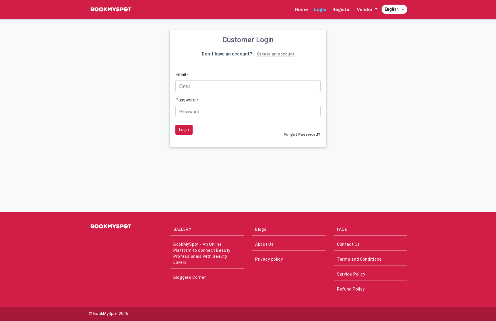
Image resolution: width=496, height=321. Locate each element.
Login (320, 9)
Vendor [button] (365, 9)
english (392, 9)
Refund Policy (351, 289)
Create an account (275, 54)
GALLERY (182, 229)
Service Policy (351, 274)
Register (341, 9)
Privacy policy (269, 259)
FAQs (342, 229)
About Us (264, 244)
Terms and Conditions (359, 259)
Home (301, 9)
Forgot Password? (302, 134)
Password (186, 100)
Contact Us (348, 244)
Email (182, 74)
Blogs (261, 229)
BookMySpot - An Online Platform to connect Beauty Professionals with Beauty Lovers (201, 253)
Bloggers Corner (189, 277)
